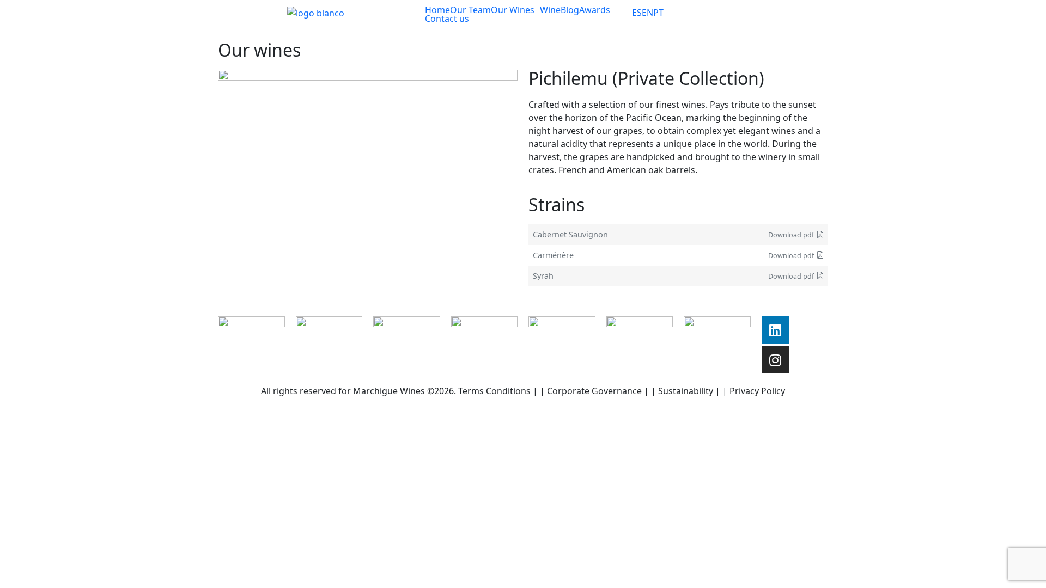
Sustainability (685, 391)
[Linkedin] (775, 330)
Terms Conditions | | (502, 391)
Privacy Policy (757, 391)
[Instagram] (775, 359)
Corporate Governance (594, 391)
